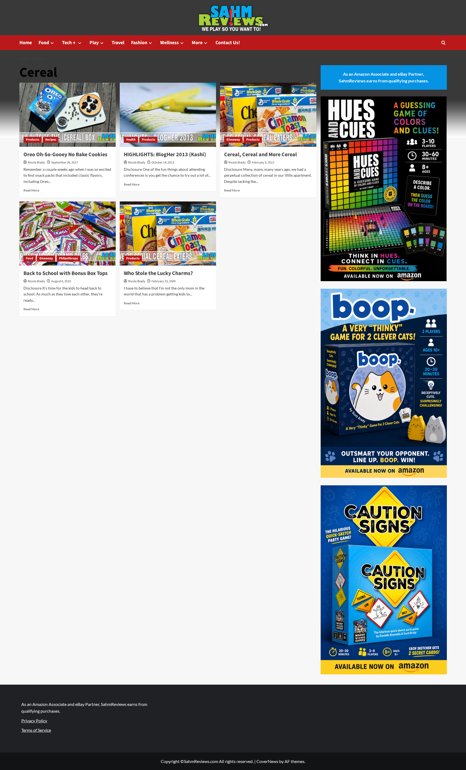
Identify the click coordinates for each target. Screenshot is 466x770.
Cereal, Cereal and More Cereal (260, 154)
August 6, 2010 (61, 281)
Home (25, 42)
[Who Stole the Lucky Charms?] (168, 233)
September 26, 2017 (64, 162)
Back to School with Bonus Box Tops (65, 273)
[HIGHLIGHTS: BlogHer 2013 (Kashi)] (168, 115)
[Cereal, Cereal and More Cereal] (268, 115)
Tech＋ (69, 42)
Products (32, 139)
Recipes (50, 139)
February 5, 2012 (263, 162)
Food (44, 42)
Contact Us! (227, 42)
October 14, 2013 (163, 162)
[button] (443, 42)
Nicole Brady (36, 162)
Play (94, 42)
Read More (31, 190)
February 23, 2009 (164, 281)
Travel (118, 42)
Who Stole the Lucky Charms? (158, 273)
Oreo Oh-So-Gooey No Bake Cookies (65, 154)
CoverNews (267, 761)
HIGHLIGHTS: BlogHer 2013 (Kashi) (165, 154)
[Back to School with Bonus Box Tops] (67, 233)
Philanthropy (68, 258)
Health (131, 139)
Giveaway (233, 139)
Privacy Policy (34, 720)
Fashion (139, 42)
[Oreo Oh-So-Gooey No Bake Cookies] (67, 115)
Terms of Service (36, 730)
